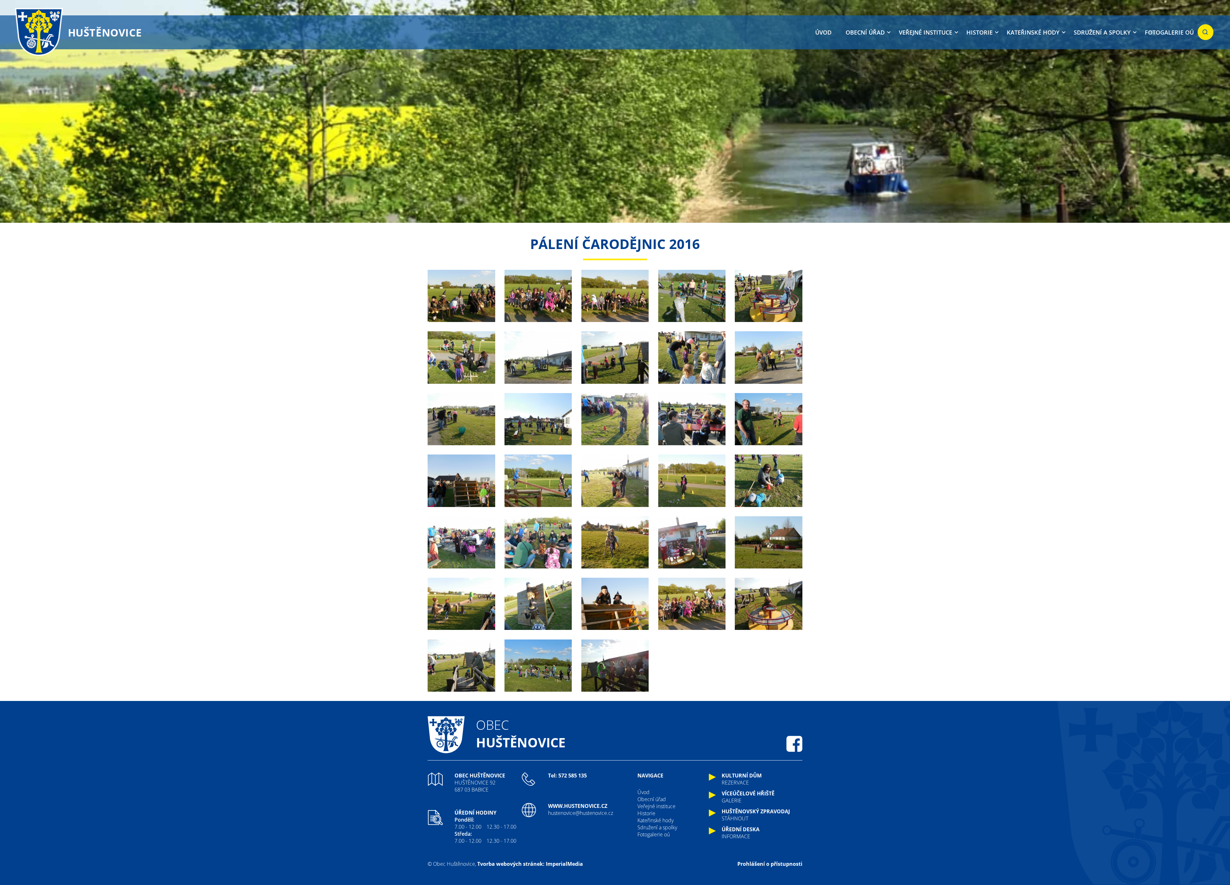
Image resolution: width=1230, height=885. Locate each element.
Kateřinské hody (1033, 32)
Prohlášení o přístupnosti (769, 863)
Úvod (823, 32)
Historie (979, 32)
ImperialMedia (564, 863)
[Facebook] (794, 744)
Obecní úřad (865, 32)
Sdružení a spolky (1102, 32)
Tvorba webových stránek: (511, 863)
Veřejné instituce (925, 32)
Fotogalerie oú (1169, 32)
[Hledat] (1205, 32)
